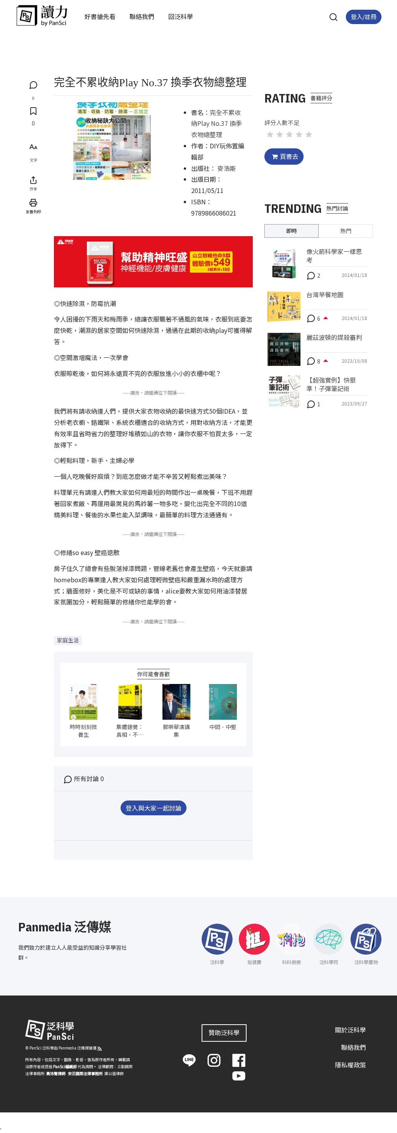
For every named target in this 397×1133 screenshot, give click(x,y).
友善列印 (33, 211)
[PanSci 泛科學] (42, 15)
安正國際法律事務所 (85, 1073)
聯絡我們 (141, 16)
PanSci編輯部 (65, 1066)
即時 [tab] (291, 231)
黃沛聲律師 (56, 1073)
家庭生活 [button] (68, 640)
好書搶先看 (100, 16)
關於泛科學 (350, 1029)
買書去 (289, 156)
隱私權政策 (350, 1064)
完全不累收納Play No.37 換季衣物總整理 (216, 123)
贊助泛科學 (224, 1032)
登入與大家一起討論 (153, 808)
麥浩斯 (226, 168)
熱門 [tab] (345, 231)
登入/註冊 (363, 16)
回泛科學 (180, 16)
